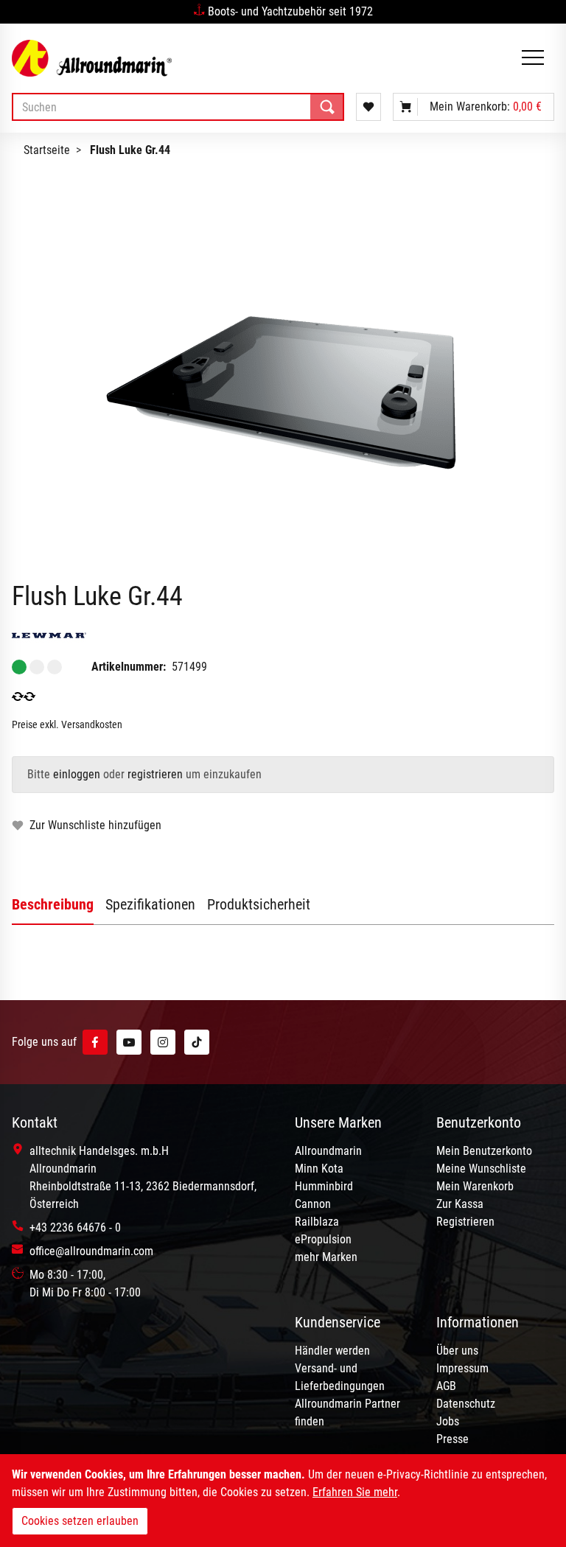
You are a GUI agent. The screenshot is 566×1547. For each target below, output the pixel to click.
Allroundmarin (328, 1151)
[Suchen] (327, 107)
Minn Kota (319, 1169)
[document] (283, 1500)
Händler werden (332, 1351)
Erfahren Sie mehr (354, 1492)
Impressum (462, 1368)
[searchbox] (178, 107)
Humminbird (324, 1186)
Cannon (313, 1204)
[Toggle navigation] (532, 58)
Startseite (47, 150)
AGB (446, 1386)
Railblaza (317, 1222)
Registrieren (465, 1222)
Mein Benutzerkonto (484, 1151)
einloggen (76, 774)
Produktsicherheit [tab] (258, 904)
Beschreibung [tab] (53, 904)
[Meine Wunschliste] (368, 107)
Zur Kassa (459, 1204)
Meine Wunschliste (481, 1169)
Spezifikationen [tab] (150, 904)
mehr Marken (326, 1257)
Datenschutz (465, 1404)
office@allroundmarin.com (91, 1251)
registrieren (155, 774)
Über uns (457, 1351)
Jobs (447, 1421)
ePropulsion (323, 1239)
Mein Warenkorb (475, 1186)
